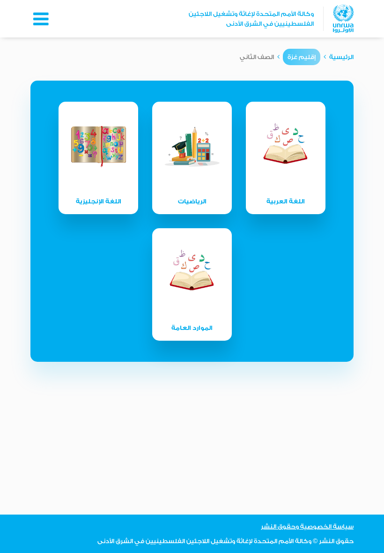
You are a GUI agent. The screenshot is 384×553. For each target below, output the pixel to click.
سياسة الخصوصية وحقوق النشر (307, 526)
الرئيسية (341, 56)
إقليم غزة (302, 56)
